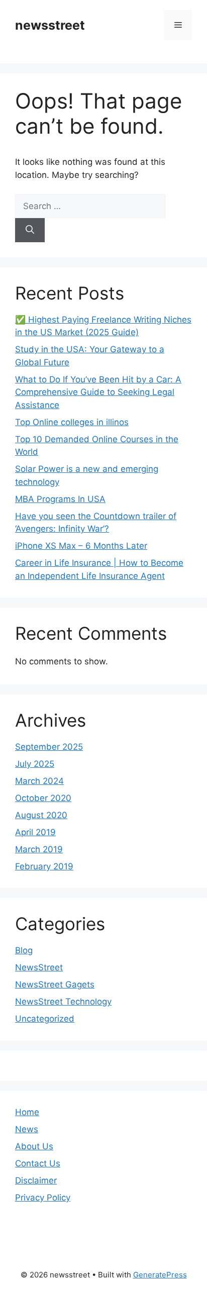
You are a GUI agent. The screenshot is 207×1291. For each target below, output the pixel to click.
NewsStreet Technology (63, 1002)
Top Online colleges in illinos (72, 422)
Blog (24, 950)
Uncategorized (44, 1019)
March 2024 (39, 781)
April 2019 (35, 832)
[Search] (30, 230)
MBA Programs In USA (60, 499)
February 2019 (44, 866)
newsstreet (50, 25)
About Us (34, 1146)
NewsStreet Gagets (54, 984)
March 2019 (39, 849)
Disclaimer (36, 1180)
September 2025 (49, 747)
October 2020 (43, 798)
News (26, 1129)
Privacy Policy (42, 1198)
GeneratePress (160, 1274)
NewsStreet (39, 967)
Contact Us (37, 1163)
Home (27, 1112)
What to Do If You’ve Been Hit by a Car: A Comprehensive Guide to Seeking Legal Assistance (98, 392)
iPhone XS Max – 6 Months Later (81, 546)
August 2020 (41, 815)
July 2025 (34, 764)
